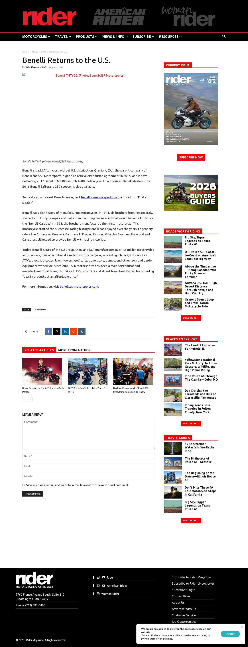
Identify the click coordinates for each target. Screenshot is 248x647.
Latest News (39, 310)
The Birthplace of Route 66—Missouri (198, 460)
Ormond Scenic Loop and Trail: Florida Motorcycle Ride (199, 303)
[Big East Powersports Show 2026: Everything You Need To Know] (134, 371)
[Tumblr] (82, 331)
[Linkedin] (65, 331)
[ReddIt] (73, 331)
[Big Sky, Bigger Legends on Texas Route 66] (173, 242)
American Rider (117, 585)
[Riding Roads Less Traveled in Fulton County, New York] (173, 409)
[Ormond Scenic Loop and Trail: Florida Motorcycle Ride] (173, 304)
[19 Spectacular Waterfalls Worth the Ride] (173, 448)
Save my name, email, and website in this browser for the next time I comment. (77, 485)
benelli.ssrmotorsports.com (100, 197)
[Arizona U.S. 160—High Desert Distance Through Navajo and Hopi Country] (173, 287)
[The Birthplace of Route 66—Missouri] (173, 463)
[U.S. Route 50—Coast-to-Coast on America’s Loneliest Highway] (173, 256)
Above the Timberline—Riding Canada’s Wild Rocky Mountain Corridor (201, 272)
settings (167, 638)
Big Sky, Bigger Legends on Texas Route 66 (197, 241)
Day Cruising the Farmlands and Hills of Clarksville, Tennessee (200, 394)
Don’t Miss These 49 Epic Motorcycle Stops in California (200, 491)
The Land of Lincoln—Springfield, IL (200, 347)
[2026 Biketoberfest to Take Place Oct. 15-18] (89, 371)
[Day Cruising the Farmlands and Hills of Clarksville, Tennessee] (173, 395)
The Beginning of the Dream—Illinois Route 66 (200, 476)
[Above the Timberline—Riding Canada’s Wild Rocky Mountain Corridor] (173, 271)
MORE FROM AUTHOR (74, 350)
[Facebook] (48, 331)
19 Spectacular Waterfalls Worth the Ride (199, 447)
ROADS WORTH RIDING (183, 231)
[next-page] (30, 399)
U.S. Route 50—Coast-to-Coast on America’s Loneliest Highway (200, 255)
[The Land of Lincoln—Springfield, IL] (173, 350)
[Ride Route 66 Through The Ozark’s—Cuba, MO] (173, 380)
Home (25, 51)
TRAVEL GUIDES (178, 438)
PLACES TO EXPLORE (182, 339)
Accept (230, 634)
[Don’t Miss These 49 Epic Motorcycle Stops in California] (173, 492)
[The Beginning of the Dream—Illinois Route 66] (173, 477)
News (35, 51)
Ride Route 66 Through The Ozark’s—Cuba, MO (201, 377)
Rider (110, 577)
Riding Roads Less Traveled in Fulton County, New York (198, 408)
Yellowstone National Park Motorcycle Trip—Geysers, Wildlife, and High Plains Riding (201, 365)
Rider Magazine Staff (35, 67)
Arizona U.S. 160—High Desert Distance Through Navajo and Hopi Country (201, 288)
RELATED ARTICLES (39, 350)
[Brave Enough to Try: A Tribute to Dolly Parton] (43, 371)
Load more (189, 317)
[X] (56, 331)
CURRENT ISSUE (178, 65)
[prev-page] (24, 399)
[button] (224, 36)
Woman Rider (110, 593)
